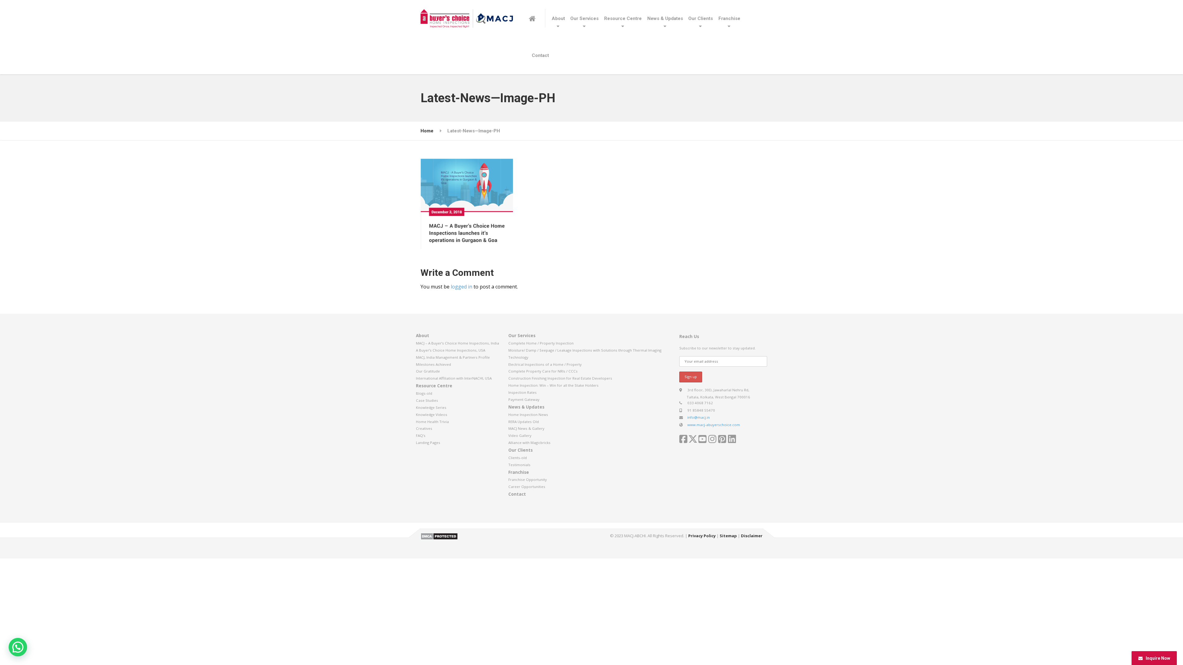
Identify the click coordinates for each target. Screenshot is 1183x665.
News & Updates (665, 18)
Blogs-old (424, 393)
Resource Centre (623, 18)
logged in (461, 286)
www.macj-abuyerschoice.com (713, 424)
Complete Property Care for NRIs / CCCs (543, 371)
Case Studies (427, 400)
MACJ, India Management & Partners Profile (453, 357)
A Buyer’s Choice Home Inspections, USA (450, 350)
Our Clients (700, 18)
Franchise (729, 18)
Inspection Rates (522, 392)
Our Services (584, 18)
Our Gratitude (428, 371)
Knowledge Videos (431, 414)
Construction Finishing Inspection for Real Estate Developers (560, 378)
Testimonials (519, 464)
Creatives (424, 428)
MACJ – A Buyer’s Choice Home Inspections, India (457, 343)
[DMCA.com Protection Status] (439, 535)
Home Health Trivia (432, 421)
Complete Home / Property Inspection (541, 343)
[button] (18, 647)
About (558, 18)
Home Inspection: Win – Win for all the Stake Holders (553, 385)
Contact (540, 55)
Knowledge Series (431, 407)
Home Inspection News (528, 414)
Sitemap (728, 535)
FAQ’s (420, 435)
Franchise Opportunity (527, 479)
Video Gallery (519, 435)
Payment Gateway (523, 399)
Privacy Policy (702, 535)
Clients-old (517, 457)
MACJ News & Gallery (526, 428)
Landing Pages (428, 442)
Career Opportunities (526, 486)
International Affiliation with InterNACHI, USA (454, 378)
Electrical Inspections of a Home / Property (545, 364)
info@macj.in (698, 417)
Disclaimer (751, 535)
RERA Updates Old (523, 421)
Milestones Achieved (433, 364)
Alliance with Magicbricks (529, 442)
